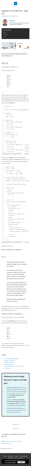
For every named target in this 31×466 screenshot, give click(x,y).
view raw (27, 153)
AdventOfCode (5, 16)
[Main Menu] (15, 3)
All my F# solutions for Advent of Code (14, 366)
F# (10, 16)
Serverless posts (19, 458)
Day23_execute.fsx (6, 242)
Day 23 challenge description (12, 358)
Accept (21, 462)
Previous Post (15, 424)
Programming (14, 16)
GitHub (19, 153)
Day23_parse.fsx (6, 153)
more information (12, 462)
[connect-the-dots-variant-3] (15, 45)
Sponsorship (11, 458)
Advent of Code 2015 (10, 360)
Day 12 (21, 95)
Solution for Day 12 (9, 364)
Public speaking (23, 456)
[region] (15, 128)
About (5, 456)
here (11, 55)
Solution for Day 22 (9, 362)
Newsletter (10, 456)
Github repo (7, 368)
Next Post (15, 428)
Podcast (16, 456)
